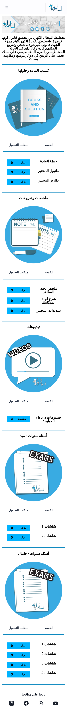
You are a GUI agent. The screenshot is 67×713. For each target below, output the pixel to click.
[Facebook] (26, 703)
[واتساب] (41, 703)
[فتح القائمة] (7, 7)
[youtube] (55, 703)
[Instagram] (11, 703)
